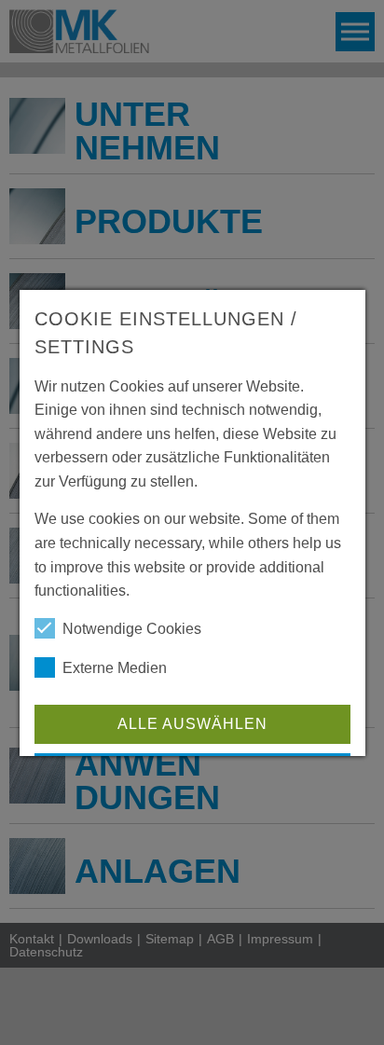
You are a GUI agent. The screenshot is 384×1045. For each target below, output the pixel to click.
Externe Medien (114, 668)
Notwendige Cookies (131, 629)
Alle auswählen (192, 724)
